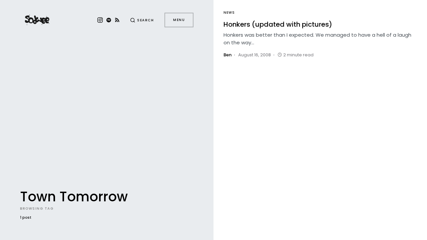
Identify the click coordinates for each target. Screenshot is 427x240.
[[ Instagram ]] (100, 20)
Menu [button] (179, 19)
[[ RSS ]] (117, 20)
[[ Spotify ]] (108, 20)
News (229, 12)
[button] (142, 20)
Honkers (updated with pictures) (278, 24)
